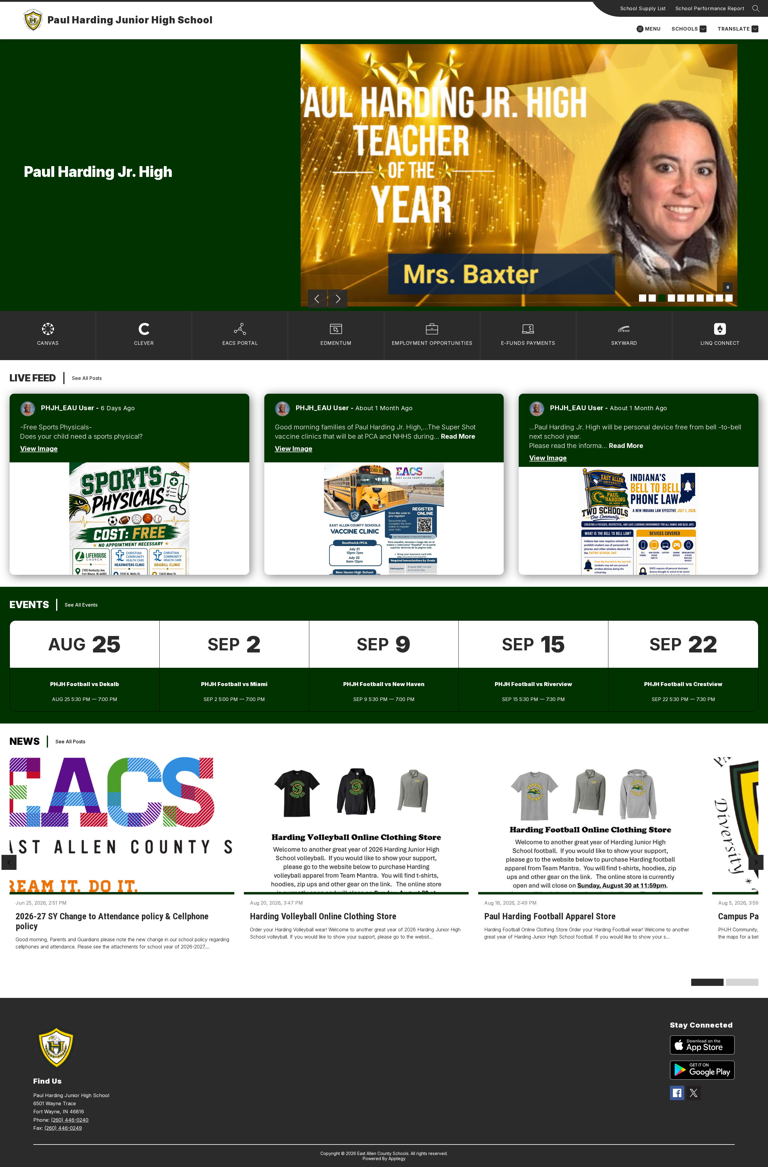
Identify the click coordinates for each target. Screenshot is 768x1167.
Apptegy (397, 1158)
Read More (458, 436)
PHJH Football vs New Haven (383, 684)
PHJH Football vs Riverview (533, 684)
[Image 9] (719, 298)
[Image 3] (661, 298)
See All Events (81, 605)
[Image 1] (642, 298)
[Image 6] (690, 298)
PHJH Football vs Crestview (683, 684)
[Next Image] (337, 299)
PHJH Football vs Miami (234, 684)
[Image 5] (681, 298)
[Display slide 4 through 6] (742, 982)
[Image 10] (729, 298)
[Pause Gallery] (728, 287)
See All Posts (87, 378)
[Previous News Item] (9, 862)
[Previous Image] (317, 299)
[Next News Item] (756, 862)
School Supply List (643, 8)
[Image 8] (709, 298)
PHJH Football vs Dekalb (84, 684)
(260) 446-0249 (63, 1128)
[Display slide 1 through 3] (707, 982)
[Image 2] (652, 298)
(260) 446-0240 (69, 1120)
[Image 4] (671, 298)
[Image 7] (700, 298)
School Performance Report (709, 8)
